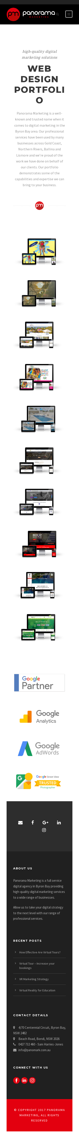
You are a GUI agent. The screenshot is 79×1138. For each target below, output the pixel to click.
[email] (20, 822)
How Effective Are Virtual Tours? (40, 952)
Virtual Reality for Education (37, 990)
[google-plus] (45, 822)
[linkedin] (59, 822)
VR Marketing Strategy (34, 979)
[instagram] (44, 830)
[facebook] (32, 822)
